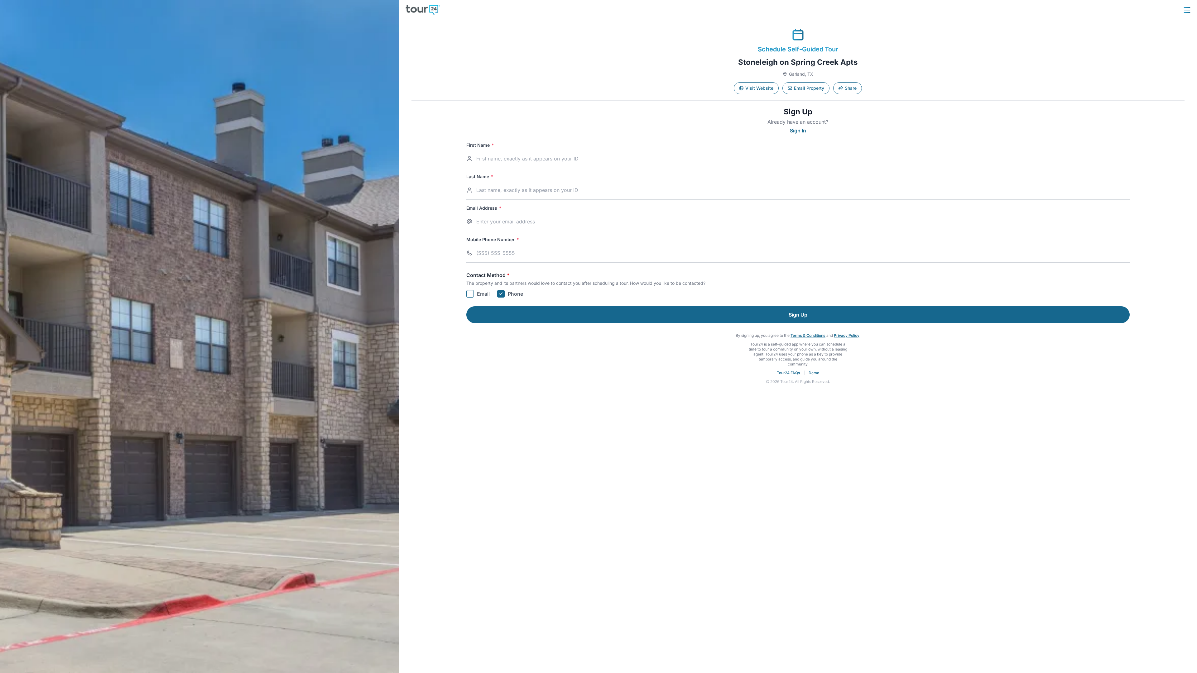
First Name (480, 145)
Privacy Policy (846, 335)
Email (483, 294)
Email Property (809, 88)
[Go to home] (422, 10)
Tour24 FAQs (788, 372)
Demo (814, 372)
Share (851, 88)
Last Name (479, 176)
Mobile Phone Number (492, 239)
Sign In (798, 130)
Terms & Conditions (808, 335)
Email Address (484, 208)
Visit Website (759, 88)
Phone (515, 294)
